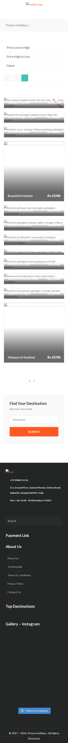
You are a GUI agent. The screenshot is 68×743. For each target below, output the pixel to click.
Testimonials (14, 566)
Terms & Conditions (19, 575)
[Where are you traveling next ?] (34, 655)
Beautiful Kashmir (20, 157)
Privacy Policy (15, 583)
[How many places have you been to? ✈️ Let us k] (34, 676)
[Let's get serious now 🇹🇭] (34, 636)
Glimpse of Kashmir (22, 319)
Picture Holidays (16, 25)
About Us (13, 558)
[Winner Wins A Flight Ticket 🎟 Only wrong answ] (34, 646)
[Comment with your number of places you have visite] (34, 664)
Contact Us (14, 592)
